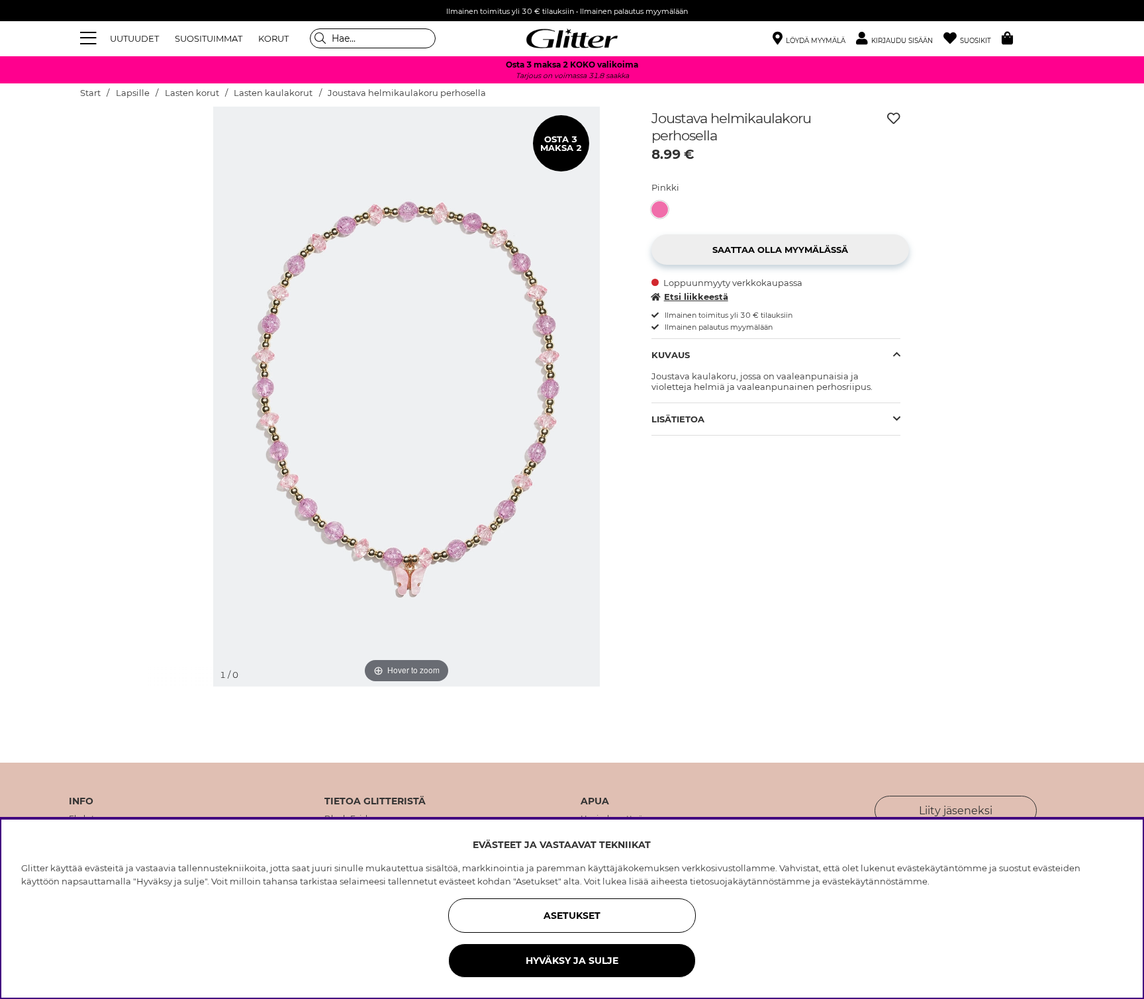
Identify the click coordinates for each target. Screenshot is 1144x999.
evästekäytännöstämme (875, 881)
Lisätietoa (677, 419)
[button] (899, 39)
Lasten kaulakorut (273, 93)
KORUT (273, 38)
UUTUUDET (134, 38)
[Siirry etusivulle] (572, 38)
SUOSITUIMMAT (208, 38)
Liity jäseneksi (955, 810)
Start (90, 93)
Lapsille (133, 93)
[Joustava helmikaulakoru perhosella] (663, 209)
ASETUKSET (572, 916)
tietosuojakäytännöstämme (750, 881)
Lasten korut (192, 93)
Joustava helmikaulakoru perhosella (407, 93)
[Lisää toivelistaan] (893, 118)
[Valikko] (90, 38)
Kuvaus (670, 355)
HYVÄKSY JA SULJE (572, 961)
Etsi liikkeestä (696, 296)
